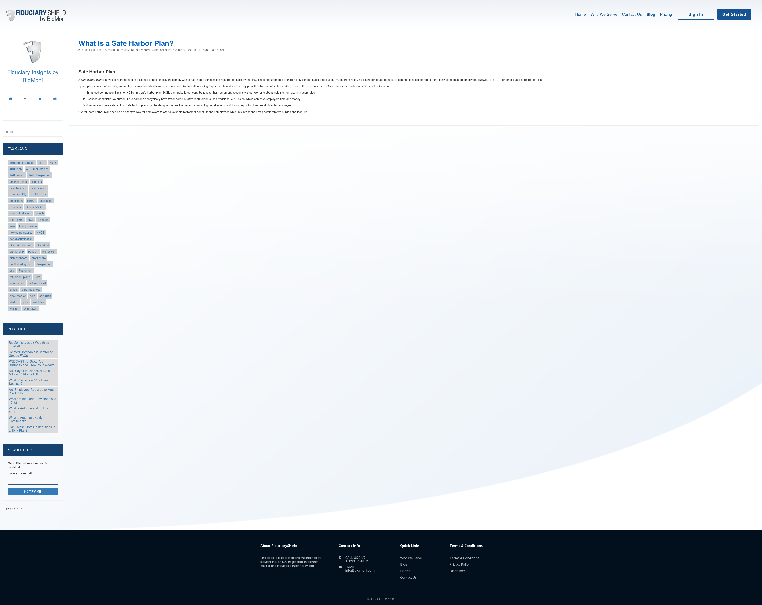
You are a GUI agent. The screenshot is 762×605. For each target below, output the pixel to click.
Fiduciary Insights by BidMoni (33, 76)
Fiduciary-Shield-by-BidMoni (115, 49)
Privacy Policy (460, 564)
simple (14, 289)
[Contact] (40, 99)
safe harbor (17, 283)
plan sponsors (18, 258)
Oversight (43, 245)
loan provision (28, 226)
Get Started (734, 14)
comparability (18, 194)
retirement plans (20, 277)
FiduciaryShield (35, 207)
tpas (25, 302)
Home (580, 14)
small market (18, 296)
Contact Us (632, 14)
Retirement (25, 270)
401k (53, 162)
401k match (17, 175)
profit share (39, 258)
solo (32, 296)
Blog (651, 14)
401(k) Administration (150, 49)
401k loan (16, 169)
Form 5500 (16, 220)
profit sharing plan (21, 264)
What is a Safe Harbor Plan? (126, 43)
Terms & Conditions (464, 558)
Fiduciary (15, 207)
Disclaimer (457, 571)
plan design (48, 251)
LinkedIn (43, 220)
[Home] (10, 99)
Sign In (696, 14)
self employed (37, 283)
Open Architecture (21, 245)
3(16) (42, 162)
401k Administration (22, 162)
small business (31, 289)
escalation (46, 201)
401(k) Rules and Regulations (205, 49)
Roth (37, 277)
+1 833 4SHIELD (356, 561)
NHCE (40, 232)
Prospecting (44, 264)
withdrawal (30, 309)
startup (14, 302)
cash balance (18, 188)
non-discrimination (21, 239)
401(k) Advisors (175, 49)
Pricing (666, 14)
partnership (17, 251)
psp (12, 270)
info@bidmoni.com (360, 570)
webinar (14, 309)
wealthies (38, 302)
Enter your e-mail (20, 473)
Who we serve (604, 14)
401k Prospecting (39, 175)
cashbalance (38, 188)
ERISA (31, 201)
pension (33, 251)
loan (12, 226)
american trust (19, 182)
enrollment (16, 201)
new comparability (21, 232)
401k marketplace (37, 169)
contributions (39, 194)
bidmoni (37, 182)
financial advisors (20, 213)
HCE (31, 220)
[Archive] (25, 99)
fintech (40, 213)
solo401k (45, 296)
